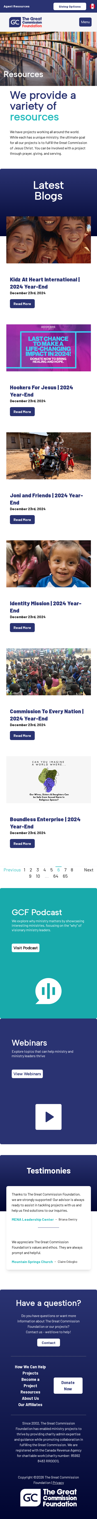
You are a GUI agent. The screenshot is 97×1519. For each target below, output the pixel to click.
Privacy (58, 1482)
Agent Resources (17, 6)
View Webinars (27, 1073)
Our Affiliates (30, 1404)
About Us (30, 1398)
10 (38, 876)
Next (88, 869)
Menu (85, 22)
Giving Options (70, 6)
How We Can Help (30, 1366)
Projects (30, 1373)
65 (65, 876)
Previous (12, 869)
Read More (22, 303)
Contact (48, 1342)
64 (55, 876)
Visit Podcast (26, 947)
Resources (30, 1391)
